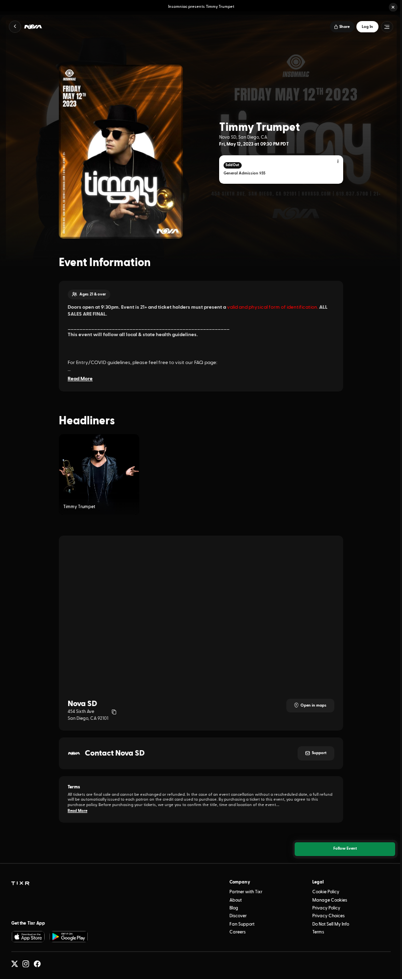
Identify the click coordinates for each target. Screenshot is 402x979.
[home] (20, 883)
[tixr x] (14, 964)
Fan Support (241, 924)
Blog (233, 908)
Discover (238, 916)
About (235, 900)
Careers (237, 932)
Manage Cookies (329, 900)
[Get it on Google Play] (69, 936)
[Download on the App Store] (28, 936)
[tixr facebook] (37, 964)
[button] (393, 7)
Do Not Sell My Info (330, 924)
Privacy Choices (328, 916)
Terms (318, 932)
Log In (367, 27)
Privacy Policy (326, 908)
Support (319, 753)
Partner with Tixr (245, 892)
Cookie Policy (325, 892)
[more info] (338, 162)
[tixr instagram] (26, 964)
